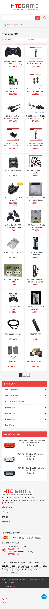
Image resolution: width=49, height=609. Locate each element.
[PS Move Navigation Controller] (35, 243)
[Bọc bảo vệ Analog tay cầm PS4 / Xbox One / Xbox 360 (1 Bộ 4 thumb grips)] (35, 80)
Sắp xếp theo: (6, 40)
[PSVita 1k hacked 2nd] (9, 445)
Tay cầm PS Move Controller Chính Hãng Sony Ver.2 (35, 64)
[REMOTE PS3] (35, 325)
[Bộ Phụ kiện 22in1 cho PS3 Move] (35, 161)
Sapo (15, 600)
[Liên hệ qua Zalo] (44, 596)
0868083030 (13, 563)
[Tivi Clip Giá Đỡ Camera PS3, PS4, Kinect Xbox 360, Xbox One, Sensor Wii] (13, 80)
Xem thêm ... (9, 425)
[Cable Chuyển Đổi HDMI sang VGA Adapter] (35, 189)
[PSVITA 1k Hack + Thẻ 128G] (9, 459)
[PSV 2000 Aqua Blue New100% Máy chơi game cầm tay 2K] (9, 487)
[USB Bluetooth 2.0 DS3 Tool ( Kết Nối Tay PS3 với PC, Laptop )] (35, 216)
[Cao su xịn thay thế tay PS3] (13, 270)
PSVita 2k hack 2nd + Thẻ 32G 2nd (31, 468)
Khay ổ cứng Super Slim (13, 252)
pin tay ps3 (11, 361)
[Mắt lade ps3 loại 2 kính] (35, 352)
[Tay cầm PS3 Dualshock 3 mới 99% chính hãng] (13, 52)
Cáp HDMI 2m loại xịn (13, 334)
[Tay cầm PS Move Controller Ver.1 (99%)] (35, 134)
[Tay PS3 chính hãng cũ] (13, 161)
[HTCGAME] (24, 7)
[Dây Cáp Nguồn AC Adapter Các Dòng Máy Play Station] (13, 107)
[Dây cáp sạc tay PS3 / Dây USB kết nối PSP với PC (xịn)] (35, 270)
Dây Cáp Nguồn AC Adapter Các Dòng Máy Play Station (13, 118)
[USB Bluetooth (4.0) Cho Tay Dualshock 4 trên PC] (35, 107)
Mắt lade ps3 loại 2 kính (36, 361)
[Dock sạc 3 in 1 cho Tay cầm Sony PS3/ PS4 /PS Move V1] (13, 134)
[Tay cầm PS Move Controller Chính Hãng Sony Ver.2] (35, 52)
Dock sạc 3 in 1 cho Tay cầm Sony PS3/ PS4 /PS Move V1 (13, 145)
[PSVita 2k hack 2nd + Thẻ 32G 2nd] (9, 473)
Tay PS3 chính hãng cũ (13, 171)
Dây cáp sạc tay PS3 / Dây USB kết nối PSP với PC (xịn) (35, 282)
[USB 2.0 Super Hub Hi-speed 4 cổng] (35, 297)
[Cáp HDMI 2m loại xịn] (13, 325)
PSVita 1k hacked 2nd (31, 440)
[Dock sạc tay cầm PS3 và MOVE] (13, 189)
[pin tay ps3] (13, 352)
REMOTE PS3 (35, 334)
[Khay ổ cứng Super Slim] (13, 243)
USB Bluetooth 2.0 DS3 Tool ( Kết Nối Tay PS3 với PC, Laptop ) (36, 227)
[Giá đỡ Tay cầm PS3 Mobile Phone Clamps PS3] (13, 216)
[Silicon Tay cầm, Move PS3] (13, 297)
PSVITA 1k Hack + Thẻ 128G (31, 454)
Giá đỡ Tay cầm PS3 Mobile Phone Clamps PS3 (13, 227)
